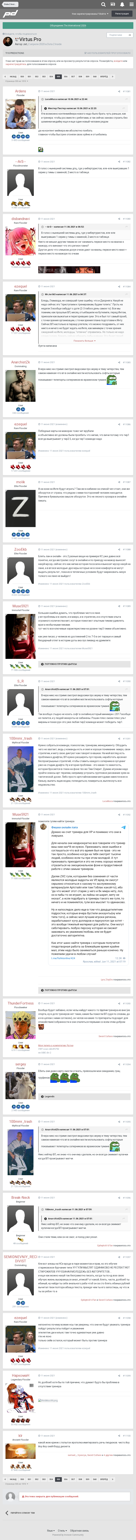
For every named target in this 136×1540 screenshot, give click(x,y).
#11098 (127, 1318)
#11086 (127, 424)
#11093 (127, 1003)
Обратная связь (79, 1530)
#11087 (127, 482)
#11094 (127, 1064)
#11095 (127, 1121)
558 (80, 76)
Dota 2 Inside (54, 44)
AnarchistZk (20, 362)
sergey (20, 1064)
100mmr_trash (20, 738)
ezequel (20, 286)
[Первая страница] (5, 76)
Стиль (62, 1530)
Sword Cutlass (106, 1036)
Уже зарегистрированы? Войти (89, 13)
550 (22, 76)
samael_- (72, 1455)
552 (36, 76)
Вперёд (104, 77)
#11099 (127, 1375)
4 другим (108, 1455)
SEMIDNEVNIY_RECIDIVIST (20, 1259)
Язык (50, 1530)
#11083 (127, 219)
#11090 (127, 681)
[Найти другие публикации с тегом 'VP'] (17, 39)
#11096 (127, 1197)
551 (29, 76)
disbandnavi (21, 219)
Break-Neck (20, 1197)
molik (20, 482)
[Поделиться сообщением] (119, 91)
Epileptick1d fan (105, 1245)
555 (58, 76)
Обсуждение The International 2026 (68, 25)
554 (51, 76)
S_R (20, 681)
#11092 (127, 814)
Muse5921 (20, 606)
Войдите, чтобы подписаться (21, 34)
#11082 (127, 161)
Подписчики (115, 35)
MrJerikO (50, 294)
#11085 (127, 362)
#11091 (127, 738)
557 (73, 76)
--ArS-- (20, 161)
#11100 (127, 1435)
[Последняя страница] (112, 76)
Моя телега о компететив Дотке (55, 1045)
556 (65, 76)
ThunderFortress (21, 1003)
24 (130, 35)
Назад (13, 77)
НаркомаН (20, 1375)
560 (94, 76)
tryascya (82, 1455)
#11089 (127, 606)
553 (44, 76)
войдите (118, 61)
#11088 (127, 549)
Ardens (20, 91)
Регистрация (122, 13)
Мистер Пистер (57, 108)
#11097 (127, 1257)
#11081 (127, 91)
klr (20, 1436)
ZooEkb (20, 549)
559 (87, 76)
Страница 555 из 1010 (16, 81)
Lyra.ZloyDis (107, 979)
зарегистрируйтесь (15, 64)
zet (25, 44)
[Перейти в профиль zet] (8, 41)
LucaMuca (51, 99)
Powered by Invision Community (68, 1535)
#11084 (127, 286)
